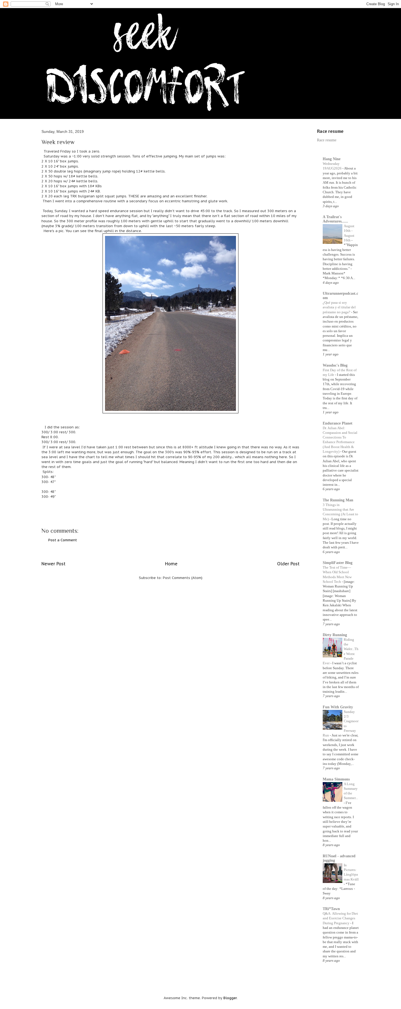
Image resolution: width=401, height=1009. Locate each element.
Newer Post (53, 563)
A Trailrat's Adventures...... (335, 219)
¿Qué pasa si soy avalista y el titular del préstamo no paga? (339, 307)
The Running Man (338, 500)
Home (171, 563)
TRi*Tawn (331, 909)
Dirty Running (335, 635)
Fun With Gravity (338, 707)
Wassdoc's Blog (335, 365)
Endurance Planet (337, 423)
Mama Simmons (336, 779)
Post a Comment (62, 540)
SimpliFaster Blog (337, 563)
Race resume (326, 140)
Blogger (230, 998)
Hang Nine (331, 159)
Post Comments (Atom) (182, 577)
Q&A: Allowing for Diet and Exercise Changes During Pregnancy (340, 918)
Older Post (288, 563)
